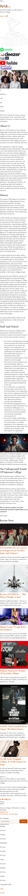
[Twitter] (2, 7)
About (2, 16)
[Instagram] (4, 7)
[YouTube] (6, 7)
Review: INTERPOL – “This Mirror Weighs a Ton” (13, 595)
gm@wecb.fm (4, 812)
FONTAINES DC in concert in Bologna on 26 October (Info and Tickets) (13, 550)
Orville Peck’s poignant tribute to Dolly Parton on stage (13, 762)
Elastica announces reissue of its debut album (12, 672)
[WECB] (3, 3)
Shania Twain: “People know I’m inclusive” (13, 628)
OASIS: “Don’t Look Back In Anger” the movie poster (13, 727)
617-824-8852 (13, 814)
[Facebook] (0, 7)
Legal (1, 889)
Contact (2, 893)
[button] (23, 3)
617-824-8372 (4, 814)
